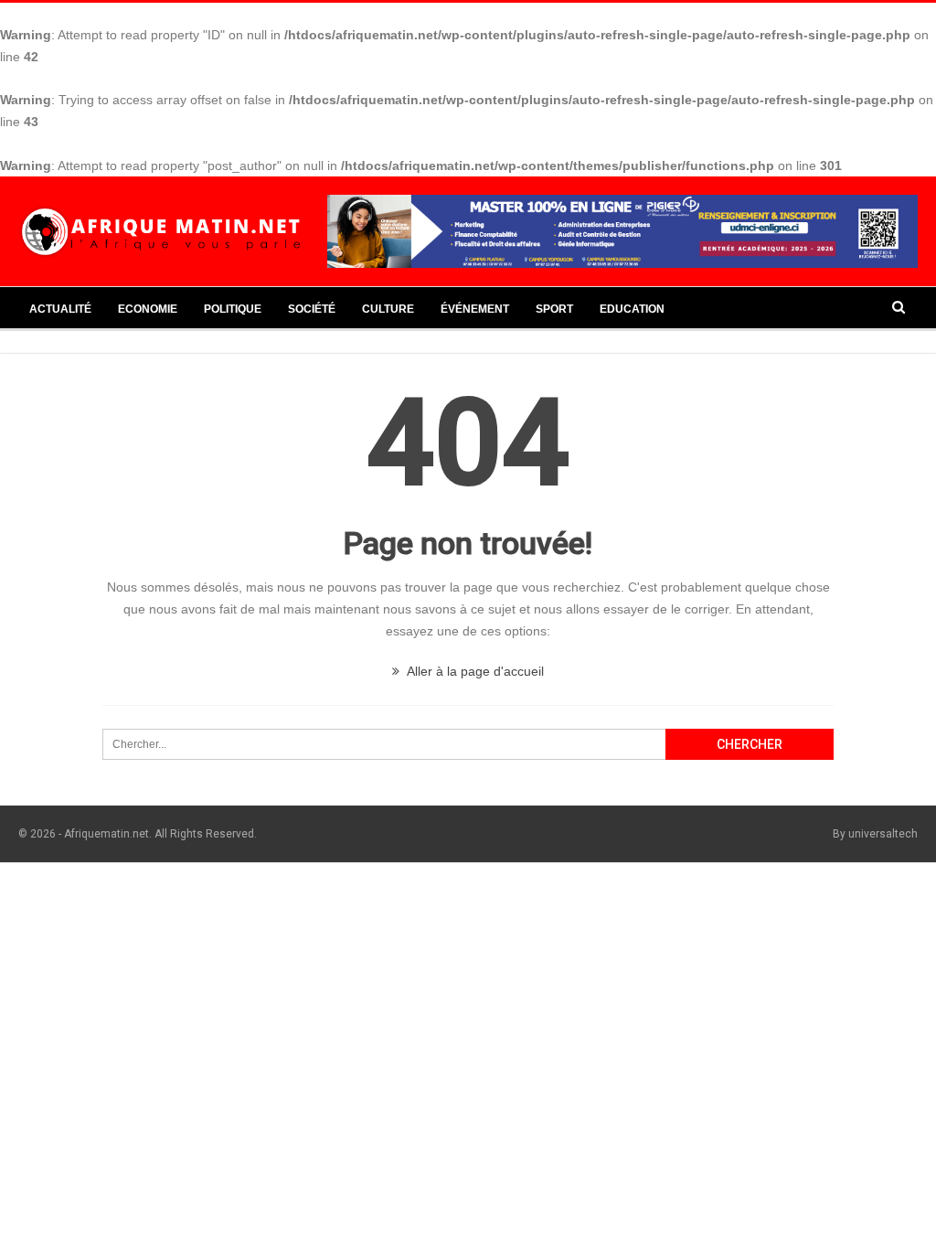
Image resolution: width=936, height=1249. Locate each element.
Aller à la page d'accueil (474, 671)
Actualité (60, 309)
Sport (554, 309)
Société (311, 309)
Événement (475, 309)
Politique (232, 309)
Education (632, 309)
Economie (147, 309)
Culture (388, 309)
